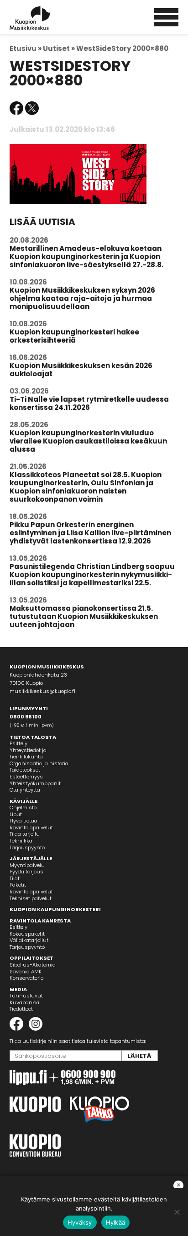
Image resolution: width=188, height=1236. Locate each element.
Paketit (18, 884)
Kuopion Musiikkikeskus (42, 18)
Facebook (16, 108)
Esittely (18, 743)
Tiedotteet (21, 1008)
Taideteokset (25, 769)
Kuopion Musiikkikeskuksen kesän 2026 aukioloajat (81, 370)
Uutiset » (59, 48)
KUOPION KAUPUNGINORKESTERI (55, 909)
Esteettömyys (26, 776)
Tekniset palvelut (31, 898)
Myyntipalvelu (27, 865)
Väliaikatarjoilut (29, 940)
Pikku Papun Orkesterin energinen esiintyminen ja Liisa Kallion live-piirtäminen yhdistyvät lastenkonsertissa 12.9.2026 (90, 533)
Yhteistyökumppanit (35, 783)
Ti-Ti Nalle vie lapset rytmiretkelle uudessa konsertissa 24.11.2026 (89, 403)
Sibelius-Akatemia (33, 964)
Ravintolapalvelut (31, 827)
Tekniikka (21, 840)
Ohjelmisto (23, 807)
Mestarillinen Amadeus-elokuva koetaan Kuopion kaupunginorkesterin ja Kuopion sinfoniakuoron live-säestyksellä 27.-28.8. (86, 256)
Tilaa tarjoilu (25, 833)
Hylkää (115, 1222)
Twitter (32, 108)
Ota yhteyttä (25, 789)
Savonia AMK (26, 971)
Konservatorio (26, 978)
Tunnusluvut (26, 995)
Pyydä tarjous (26, 871)
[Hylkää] (176, 1211)
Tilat (15, 878)
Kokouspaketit (27, 933)
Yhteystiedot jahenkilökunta (28, 754)
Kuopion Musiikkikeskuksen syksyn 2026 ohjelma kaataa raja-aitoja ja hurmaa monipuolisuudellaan (82, 298)
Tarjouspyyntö (27, 847)
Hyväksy (80, 1222)
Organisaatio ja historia (39, 763)
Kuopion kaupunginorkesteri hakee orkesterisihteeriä (74, 336)
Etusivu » (26, 48)
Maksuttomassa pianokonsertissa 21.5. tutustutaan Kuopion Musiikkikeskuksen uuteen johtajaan (84, 616)
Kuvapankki (24, 1002)
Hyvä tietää (23, 820)
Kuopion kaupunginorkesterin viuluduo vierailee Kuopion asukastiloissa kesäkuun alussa (88, 441)
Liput (16, 814)
